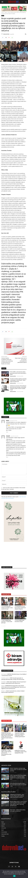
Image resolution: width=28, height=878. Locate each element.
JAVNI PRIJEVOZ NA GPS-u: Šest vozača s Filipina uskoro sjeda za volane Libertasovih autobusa (17, 796)
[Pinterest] (9, 37)
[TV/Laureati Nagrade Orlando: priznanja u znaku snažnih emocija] (7, 601)
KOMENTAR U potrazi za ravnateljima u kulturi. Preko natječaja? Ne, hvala (21, 751)
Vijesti (6, 12)
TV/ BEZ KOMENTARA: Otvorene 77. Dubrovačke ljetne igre (6, 621)
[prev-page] (2, 394)
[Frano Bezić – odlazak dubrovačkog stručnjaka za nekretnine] (5, 811)
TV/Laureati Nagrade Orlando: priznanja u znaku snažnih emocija (7, 607)
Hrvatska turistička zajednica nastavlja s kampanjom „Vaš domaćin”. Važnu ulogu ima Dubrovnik (18, 380)
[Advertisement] (14, 552)
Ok (14, 876)
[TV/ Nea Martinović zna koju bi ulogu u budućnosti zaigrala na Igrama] (21, 601)
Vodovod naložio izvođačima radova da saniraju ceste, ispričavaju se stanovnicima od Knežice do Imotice (7, 361)
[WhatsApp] (12, 37)
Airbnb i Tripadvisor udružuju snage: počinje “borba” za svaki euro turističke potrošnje (18, 769)
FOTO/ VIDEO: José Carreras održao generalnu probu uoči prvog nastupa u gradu (18, 373)
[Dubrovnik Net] (2, 34)
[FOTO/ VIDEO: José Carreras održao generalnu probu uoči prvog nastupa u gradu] (5, 373)
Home (2, 12)
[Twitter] (5, 37)
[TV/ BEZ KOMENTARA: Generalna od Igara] (21, 615)
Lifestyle (3, 375)
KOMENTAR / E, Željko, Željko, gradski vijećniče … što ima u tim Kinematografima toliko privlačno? (6, 753)
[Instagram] (12, 866)
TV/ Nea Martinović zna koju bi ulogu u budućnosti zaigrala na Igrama (20, 607)
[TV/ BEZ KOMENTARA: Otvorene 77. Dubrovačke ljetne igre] (7, 615)
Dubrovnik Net (6, 34)
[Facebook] (2, 37)
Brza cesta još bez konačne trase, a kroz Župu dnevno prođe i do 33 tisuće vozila (18, 785)
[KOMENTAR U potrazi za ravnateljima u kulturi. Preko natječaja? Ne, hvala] (21, 745)
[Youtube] (19, 866)
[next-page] (4, 394)
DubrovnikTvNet (4, 604)
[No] (26, 873)
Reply (7, 457)
